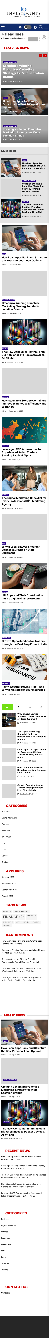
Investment (6, 637)
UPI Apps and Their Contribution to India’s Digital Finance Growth (24, 597)
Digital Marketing (10, 62)
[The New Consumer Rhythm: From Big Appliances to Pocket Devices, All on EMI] (11, 208)
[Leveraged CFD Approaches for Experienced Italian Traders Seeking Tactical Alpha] (24, 430)
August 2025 (7, 896)
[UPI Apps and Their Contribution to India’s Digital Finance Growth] (24, 576)
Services (5, 494)
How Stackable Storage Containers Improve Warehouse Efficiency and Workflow (24, 403)
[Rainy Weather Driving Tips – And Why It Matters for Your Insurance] (24, 667)
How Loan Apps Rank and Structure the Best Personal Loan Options (24, 104)
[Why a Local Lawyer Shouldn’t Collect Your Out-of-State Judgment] (24, 527)
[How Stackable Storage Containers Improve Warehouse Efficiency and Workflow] (24, 381)
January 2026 (8, 877)
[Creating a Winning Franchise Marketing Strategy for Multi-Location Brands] (28, 41)
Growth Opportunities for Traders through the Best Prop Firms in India (24, 642)
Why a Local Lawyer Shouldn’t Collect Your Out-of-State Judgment (21, 549)
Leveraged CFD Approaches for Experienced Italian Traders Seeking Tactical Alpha (22, 452)
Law (3, 543)
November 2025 (9, 883)
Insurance (6, 683)
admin (5, 81)
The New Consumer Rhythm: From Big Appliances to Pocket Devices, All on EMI (33, 208)
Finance (25, 201)
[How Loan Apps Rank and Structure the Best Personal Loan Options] (11, 167)
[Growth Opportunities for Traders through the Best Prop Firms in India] (24, 621)
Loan (5, 98)
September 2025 (9, 890)
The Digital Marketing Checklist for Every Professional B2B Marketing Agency (24, 501)
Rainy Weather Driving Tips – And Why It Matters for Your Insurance (23, 688)
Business (5, 397)
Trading (5, 446)
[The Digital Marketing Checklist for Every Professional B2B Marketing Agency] (24, 478)
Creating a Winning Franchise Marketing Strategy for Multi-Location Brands (23, 71)
